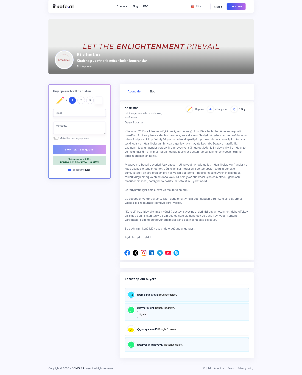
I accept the (81, 169)
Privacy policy (246, 368)
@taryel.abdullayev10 (150, 344)
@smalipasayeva (147, 294)
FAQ (145, 6)
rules (87, 169)
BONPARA (78, 368)
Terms (231, 368)
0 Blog (242, 109)
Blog (135, 6)
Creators (122, 6)
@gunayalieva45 (147, 329)
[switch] (56, 138)
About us (219, 368)
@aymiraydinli (145, 307)
